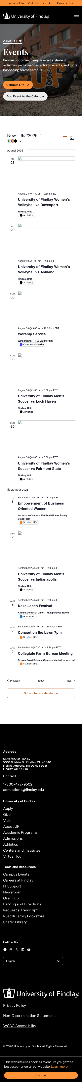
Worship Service (32, 334)
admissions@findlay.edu (23, 789)
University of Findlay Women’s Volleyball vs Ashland (44, 269)
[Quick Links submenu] (72, 3)
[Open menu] (76, 15)
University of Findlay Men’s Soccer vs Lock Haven (41, 398)
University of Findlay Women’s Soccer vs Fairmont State (44, 466)
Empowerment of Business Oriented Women (41, 506)
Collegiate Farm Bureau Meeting (45, 653)
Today (41, 680)
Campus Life (15, 85)
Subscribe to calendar (39, 693)
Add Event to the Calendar (25, 96)
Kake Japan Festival (35, 605)
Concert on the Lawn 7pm (40, 632)
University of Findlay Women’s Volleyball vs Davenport (44, 202)
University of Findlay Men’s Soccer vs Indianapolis (41, 576)
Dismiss (41, 1075)
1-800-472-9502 (17, 784)
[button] (34, 141)
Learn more (59, 1066)
